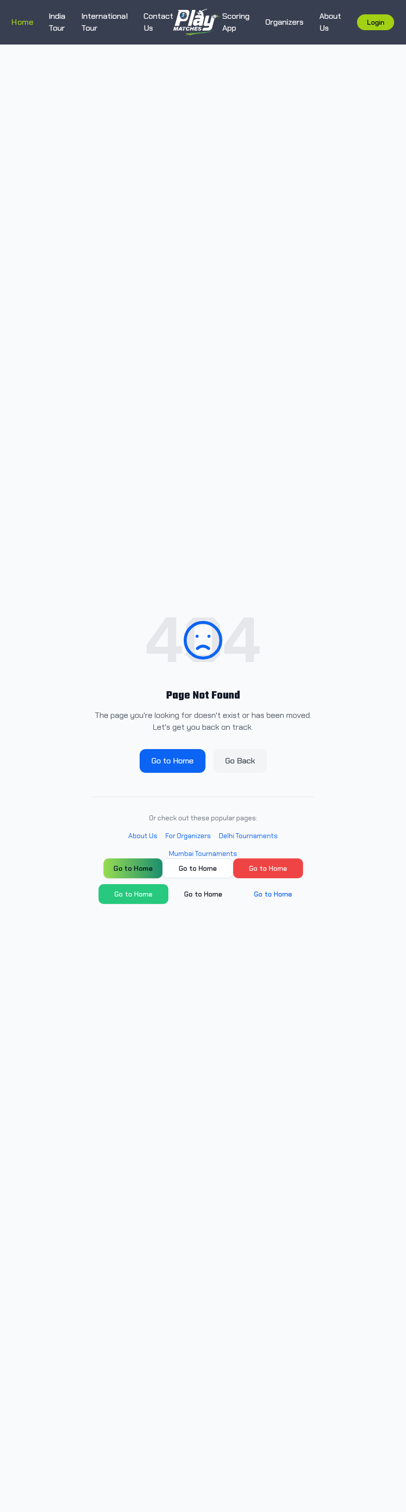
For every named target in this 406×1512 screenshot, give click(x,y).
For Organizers (188, 835)
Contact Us (158, 22)
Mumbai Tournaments (203, 853)
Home (22, 21)
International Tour (104, 22)
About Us (330, 22)
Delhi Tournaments (248, 835)
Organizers (284, 22)
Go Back (240, 761)
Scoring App (236, 22)
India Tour (57, 22)
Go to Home (173, 761)
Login (375, 22)
